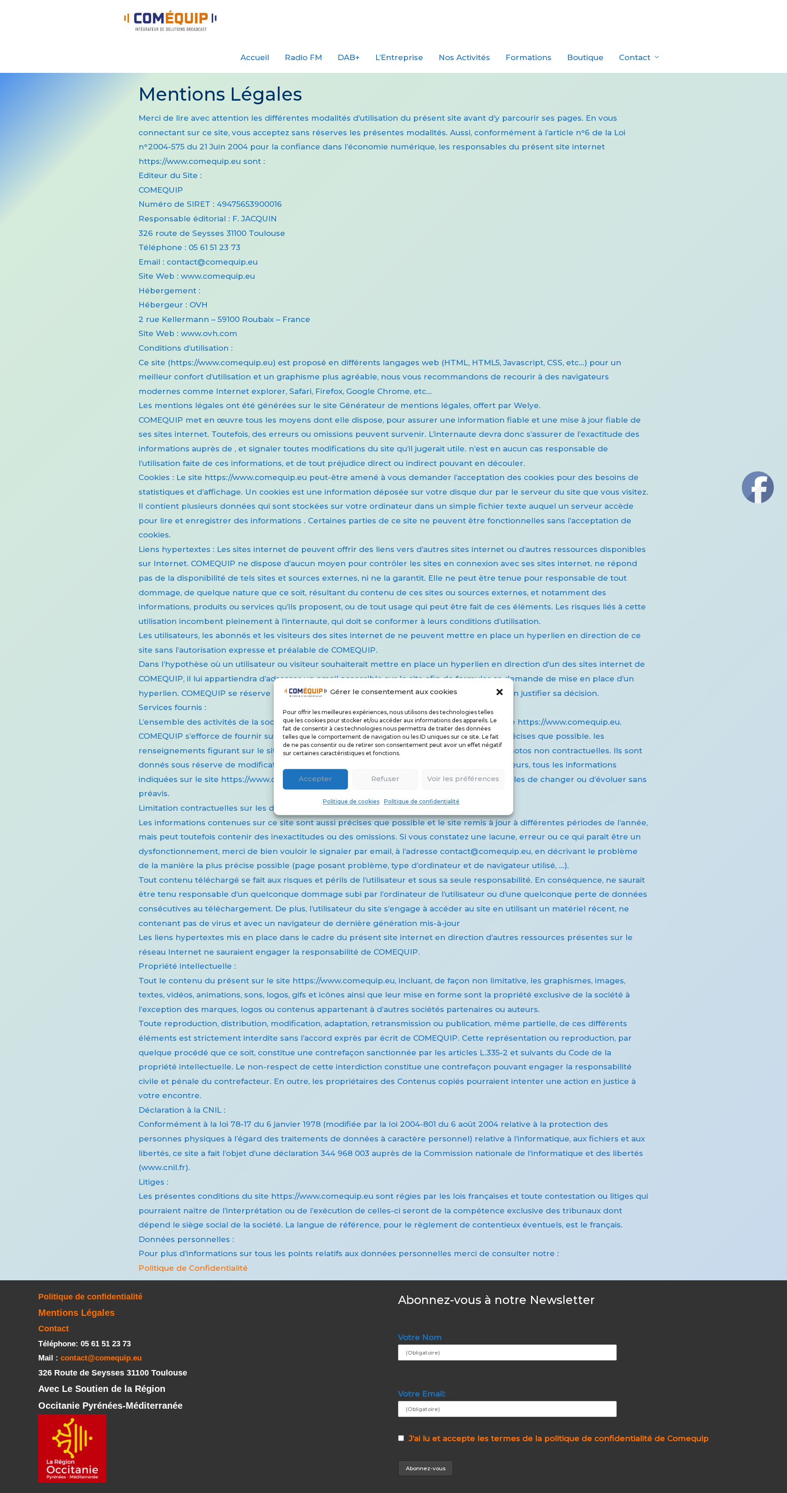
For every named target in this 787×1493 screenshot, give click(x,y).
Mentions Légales (76, 1313)
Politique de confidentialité (422, 801)
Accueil (254, 57)
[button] (499, 691)
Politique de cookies (351, 801)
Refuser (385, 779)
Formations (529, 57)
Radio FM (303, 57)
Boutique (585, 57)
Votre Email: (422, 1393)
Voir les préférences (463, 779)
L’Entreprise (399, 57)
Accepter (315, 779)
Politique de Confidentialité (193, 1268)
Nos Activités (464, 57)
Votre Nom (420, 1337)
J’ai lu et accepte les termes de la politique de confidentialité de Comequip (559, 1438)
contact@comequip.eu (101, 1358)
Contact (634, 57)
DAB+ (348, 57)
